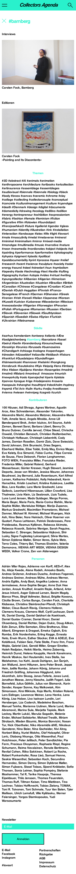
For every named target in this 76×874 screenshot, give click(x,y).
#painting (8, 252)
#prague (19, 381)
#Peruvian (60, 305)
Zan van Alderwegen (44, 551)
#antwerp (37, 335)
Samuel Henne (55, 755)
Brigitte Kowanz (61, 596)
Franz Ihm (58, 642)
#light (53, 233)
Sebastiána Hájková (46, 532)
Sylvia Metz (58, 540)
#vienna (7, 392)
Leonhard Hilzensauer (28, 490)
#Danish (7, 290)
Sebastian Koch (38, 759)
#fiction (55, 218)
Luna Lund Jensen (14, 498)
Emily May (48, 449)
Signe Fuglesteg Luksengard (30, 536)
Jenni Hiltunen (28, 664)
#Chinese (23, 286)
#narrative (51, 245)
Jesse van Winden (26, 472)
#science (32, 264)
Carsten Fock (51, 600)
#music (39, 245)
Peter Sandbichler (50, 740)
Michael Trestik (47, 717)
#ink (49, 230)
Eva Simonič (25, 453)
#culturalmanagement (30, 203)
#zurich (56, 392)
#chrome (52, 196)
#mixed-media (52, 241)
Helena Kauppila (34, 653)
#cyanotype (65, 203)
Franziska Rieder (53, 460)
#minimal (8, 241)
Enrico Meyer (64, 449)
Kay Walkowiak (44, 687)
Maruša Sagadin (42, 713)
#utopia (34, 275)
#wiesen (18, 392)
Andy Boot (27, 581)
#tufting (64, 271)
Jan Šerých (61, 661)
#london (38, 369)
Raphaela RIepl (49, 744)
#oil (70, 248)
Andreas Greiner (13, 577)
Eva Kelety (9, 453)
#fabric (6, 218)
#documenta (57, 207)
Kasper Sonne (22, 687)
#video (44, 275)
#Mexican (66, 301)
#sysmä (7, 388)
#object (50, 248)
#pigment (20, 256)
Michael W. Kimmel (25, 513)
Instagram (8, 857)
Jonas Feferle (43, 676)
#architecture (32, 184)
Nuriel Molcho (30, 732)
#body (6, 196)
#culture (51, 203)
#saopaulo (9, 385)
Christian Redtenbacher (55, 434)
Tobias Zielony (49, 785)
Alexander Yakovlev (49, 411)
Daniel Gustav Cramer (16, 619)
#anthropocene (12, 184)
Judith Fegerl (54, 679)
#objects (61, 248)
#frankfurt (8, 358)
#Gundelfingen (44, 358)
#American (58, 279)
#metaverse (46, 237)
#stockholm (54, 385)
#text (44, 271)
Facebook (8, 854)
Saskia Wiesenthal (14, 759)
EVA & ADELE (58, 638)
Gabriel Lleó (19, 645)
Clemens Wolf (35, 611)
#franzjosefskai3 (13, 226)
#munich (60, 373)
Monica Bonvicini (49, 721)
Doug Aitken (65, 623)
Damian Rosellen (23, 441)
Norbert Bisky (11, 732)
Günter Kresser (31, 468)
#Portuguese (21, 309)
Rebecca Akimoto (55, 524)
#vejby (47, 388)
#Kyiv (38, 366)
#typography (10, 275)
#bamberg (34, 339)
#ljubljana (25, 369)
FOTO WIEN (10, 460)
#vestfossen (60, 388)
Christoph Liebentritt (43, 437)
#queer (55, 260)
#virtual (55, 275)
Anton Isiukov (37, 422)
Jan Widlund (10, 664)
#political (44, 256)
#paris (49, 377)
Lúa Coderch (27, 702)
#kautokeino (26, 366)
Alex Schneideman (22, 411)
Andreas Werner (57, 577)
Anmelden (23, 839)
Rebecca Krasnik (13, 528)
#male (6, 237)
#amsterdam (22, 335)
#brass (15, 196)
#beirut (6, 343)
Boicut (45, 596)
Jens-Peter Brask (51, 664)
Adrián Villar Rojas (14, 566)
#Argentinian (10, 282)
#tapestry (8, 271)
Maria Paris (26, 502)
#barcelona (48, 339)
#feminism (42, 218)
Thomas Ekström (46, 543)
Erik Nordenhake (24, 634)
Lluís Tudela (58, 494)
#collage (7, 199)
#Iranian (7, 298)
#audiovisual (10, 192)
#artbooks (48, 184)
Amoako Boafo (54, 570)
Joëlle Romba (18, 668)
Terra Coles (9, 543)
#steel (27, 267)
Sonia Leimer (23, 770)
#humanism (10, 230)
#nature (64, 245)
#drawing (25, 211)
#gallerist (41, 226)
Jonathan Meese (13, 679)
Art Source (55, 422)
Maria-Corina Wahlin (49, 502)
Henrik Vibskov (12, 657)
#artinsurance (11, 188)
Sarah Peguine (59, 528)
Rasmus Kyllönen (30, 524)
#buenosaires (51, 347)
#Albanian (30, 279)
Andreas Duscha (37, 574)
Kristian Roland (63, 691)
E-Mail (6, 850)
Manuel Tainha (11, 706)
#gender (53, 226)
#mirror (37, 241)
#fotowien (30, 222)
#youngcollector (12, 279)
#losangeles (52, 369)
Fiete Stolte (41, 642)
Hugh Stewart (52, 468)
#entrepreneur (23, 214)
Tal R (23, 774)
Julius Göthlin (25, 683)
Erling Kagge (46, 634)
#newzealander (12, 305)
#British (68, 282)
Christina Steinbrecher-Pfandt (35, 604)
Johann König (38, 668)
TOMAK (65, 785)
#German (36, 294)
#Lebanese (33, 301)
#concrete (8, 203)
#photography (63, 252)
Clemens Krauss (13, 611)
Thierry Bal (26, 543)
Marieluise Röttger (33, 506)
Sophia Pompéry (44, 770)
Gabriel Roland (33, 464)
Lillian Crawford (55, 490)
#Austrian (41, 282)
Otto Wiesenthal (45, 736)
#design (32, 207)
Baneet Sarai (21, 426)
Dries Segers (52, 445)
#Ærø (60, 335)
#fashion (17, 218)
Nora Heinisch (33, 517)
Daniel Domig (16, 615)
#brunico (21, 347)
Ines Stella (52, 657)
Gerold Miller (37, 645)
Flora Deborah (25, 456)
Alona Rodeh (34, 570)
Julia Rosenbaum (45, 475)
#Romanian (38, 309)
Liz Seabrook (40, 494)
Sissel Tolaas (32, 766)
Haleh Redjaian (12, 649)
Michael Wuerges (51, 513)
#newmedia (19, 248)
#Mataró (19, 373)
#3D (4, 180)
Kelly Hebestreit (50, 479)
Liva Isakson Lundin (40, 698)
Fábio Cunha (44, 453)
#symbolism (60, 267)
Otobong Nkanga (21, 736)
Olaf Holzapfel (50, 732)
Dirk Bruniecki (32, 445)
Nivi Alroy (60, 729)
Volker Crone (20, 551)
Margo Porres (58, 498)
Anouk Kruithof (22, 589)
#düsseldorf (23, 354)
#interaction (10, 233)
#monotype (9, 245)
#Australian (27, 282)
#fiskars (65, 354)
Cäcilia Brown (11, 600)
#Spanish (8, 316)
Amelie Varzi (17, 419)
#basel (61, 339)
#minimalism (23, 241)
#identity (23, 230)
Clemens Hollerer (50, 608)
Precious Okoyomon (24, 744)
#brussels (34, 347)
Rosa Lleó (36, 755)
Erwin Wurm (18, 638)
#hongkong (58, 362)
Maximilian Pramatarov (42, 509)
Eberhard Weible (13, 449)
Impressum (46, 862)
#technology (32, 271)
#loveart (63, 233)
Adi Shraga (26, 407)
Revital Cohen (11, 751)
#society (58, 264)
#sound (17, 267)
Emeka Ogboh (50, 630)
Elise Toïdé (33, 449)
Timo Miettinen (50, 782)
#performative (44, 252)
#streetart (37, 267)
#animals (33, 180)
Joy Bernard (25, 475)
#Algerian (44, 279)
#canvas (26, 196)
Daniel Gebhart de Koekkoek (45, 615)
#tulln (29, 388)
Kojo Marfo (44, 691)
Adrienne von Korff (39, 566)
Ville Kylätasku (45, 793)
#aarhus (7, 335)
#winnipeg (32, 392)
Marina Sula (26, 710)
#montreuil (32, 373)
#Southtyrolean (51, 313)
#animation (47, 180)
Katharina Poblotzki (26, 479)
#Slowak (35, 313)
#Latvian (19, 301)
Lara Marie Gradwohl (40, 487)
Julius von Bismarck (48, 683)
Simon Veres (41, 540)
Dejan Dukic (47, 623)
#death (6, 207)
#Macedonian (51, 301)
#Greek (64, 294)
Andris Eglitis (10, 581)
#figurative (9, 222)
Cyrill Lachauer (55, 611)
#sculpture (46, 264)
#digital (43, 207)
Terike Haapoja (38, 774)
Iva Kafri (24, 661)
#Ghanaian (51, 294)
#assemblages (49, 188)
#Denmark (19, 207)
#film (20, 222)
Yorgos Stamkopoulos (33, 797)
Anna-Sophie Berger (32, 585)
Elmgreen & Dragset (25, 630)
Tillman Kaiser (29, 782)
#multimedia (26, 245)
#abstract (14, 180)
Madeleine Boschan (50, 702)
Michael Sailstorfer (23, 717)
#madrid (66, 369)
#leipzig (48, 366)
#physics (7, 256)
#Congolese (39, 286)
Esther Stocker (37, 638)
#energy (7, 214)
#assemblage (30, 188)
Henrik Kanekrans (59, 653)
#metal (32, 237)
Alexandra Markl (13, 415)
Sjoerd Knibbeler (54, 766)
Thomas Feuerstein (50, 778)
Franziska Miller (30, 460)
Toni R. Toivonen (13, 789)
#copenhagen (55, 351)
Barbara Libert (41, 426)
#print (32, 260)
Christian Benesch (26, 434)
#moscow (47, 373)
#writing (65, 275)
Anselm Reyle (43, 589)
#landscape (26, 233)
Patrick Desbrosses (50, 521)
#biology (52, 192)
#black (63, 192)
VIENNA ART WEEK (31, 547)
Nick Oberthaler (18, 725)
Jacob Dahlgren (41, 661)
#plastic (32, 256)
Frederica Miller (12, 464)
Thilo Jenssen (27, 778)
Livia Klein (23, 494)
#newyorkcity (10, 377)
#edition (61, 211)
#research (8, 264)
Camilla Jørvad (32, 430)
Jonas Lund (60, 676)
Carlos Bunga (31, 600)
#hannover (30, 362)
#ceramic (39, 196)
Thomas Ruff (10, 782)
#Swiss (33, 316)
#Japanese (50, 298)
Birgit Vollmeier (30, 596)
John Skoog (24, 676)
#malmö (7, 373)
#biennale (26, 192)
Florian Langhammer (51, 456)
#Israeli (27, 298)
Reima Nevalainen (30, 748)
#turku (38, 388)
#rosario (57, 381)
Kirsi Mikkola (26, 691)
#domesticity (10, 211)
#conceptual (60, 199)
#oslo (23, 377)
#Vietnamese (25, 320)
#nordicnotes (36, 248)
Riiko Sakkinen (32, 751)
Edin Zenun (9, 627)
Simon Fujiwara (12, 766)
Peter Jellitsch (28, 740)
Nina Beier (15, 517)
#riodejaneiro (42, 381)
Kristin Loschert (27, 483)
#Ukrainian (9, 320)
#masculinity (19, 237)
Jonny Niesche (34, 679)
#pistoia (59, 377)
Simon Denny (27, 763)
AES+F (58, 566)
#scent (20, 264)
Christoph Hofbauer (15, 437)
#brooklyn (8, 347)
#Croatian (54, 286)
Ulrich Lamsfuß (24, 793)
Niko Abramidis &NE (43, 725)
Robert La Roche (55, 751)
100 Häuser (9, 407)
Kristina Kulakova (50, 483)
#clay (61, 196)
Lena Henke (53, 695)
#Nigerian (29, 305)
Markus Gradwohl (13, 509)
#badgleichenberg (14, 339)
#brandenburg (31, 343)
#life (46, 233)
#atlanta (50, 335)
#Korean (64, 298)
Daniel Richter (28, 623)
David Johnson (11, 445)
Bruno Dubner (11, 430)
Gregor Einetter (57, 645)
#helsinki (44, 362)
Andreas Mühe (35, 577)
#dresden (8, 354)
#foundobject (46, 222)
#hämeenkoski (12, 362)
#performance (24, 252)
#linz (5, 369)
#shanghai (24, 385)
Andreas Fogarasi (61, 574)
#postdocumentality (15, 260)
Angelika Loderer (47, 581)
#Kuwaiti (7, 301)
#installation (61, 230)
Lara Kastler (17, 487)
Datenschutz (47, 866)
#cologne (39, 351)
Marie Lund (55, 706)
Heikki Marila (32, 649)
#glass (64, 226)
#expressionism (59, 214)
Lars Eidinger (10, 695)
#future (29, 226)
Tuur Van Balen (55, 789)
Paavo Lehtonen (24, 521)
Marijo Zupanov (57, 506)
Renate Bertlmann (56, 748)
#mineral (60, 237)
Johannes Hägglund (40, 672)
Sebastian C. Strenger (16, 532)
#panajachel (36, 377)
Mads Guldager (38, 498)
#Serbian (66, 309)
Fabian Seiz (25, 642)
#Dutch (18, 290)
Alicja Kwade (15, 570)
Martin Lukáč (21, 713)
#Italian (37, 298)
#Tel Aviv (19, 388)
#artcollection (64, 184)
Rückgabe (46, 854)
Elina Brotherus (49, 627)
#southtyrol (38, 385)
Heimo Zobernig (53, 649)
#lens (57, 366)
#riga (29, 381)
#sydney (68, 385)
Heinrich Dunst (12, 653)
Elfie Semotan (28, 627)
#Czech (67, 286)
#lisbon (13, 369)
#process (43, 260)
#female (29, 218)
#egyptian (30, 290)
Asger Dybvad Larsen (34, 592)
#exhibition (41, 214)
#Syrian (44, 316)
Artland (58, 589)
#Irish (17, 298)
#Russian (52, 309)
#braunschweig (52, 343)
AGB (42, 858)
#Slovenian (21, 313)
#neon (6, 248)
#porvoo (7, 381)
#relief (64, 260)
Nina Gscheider (42, 729)
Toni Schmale (34, 789)
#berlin (16, 343)
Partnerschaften (50, 850)
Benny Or (59, 426)
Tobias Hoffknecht (26, 785)
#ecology (38, 211)
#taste (19, 271)
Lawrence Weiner (32, 695)
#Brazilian (55, 282)
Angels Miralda (37, 419)
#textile (53, 271)
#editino (50, 211)
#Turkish (55, 316)
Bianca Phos (10, 596)
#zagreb (44, 392)
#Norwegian (45, 305)
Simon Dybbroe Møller (16, 540)
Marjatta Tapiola (45, 710)
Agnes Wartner (45, 407)
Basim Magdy (59, 592)
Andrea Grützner (13, 574)
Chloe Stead (51, 430)
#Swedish (21, 316)
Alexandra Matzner (37, 415)
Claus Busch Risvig (24, 608)
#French (24, 294)
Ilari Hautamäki (33, 657)
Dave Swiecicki (63, 441)
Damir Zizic (43, 441)
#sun (48, 267)
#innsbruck (9, 366)
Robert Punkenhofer (15, 755)
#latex (39, 233)
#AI (24, 180)
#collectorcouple (40, 199)
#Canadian (9, 286)
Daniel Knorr (41, 619)
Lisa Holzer (18, 698)
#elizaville (38, 354)
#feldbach (52, 354)
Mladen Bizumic (26, 721)
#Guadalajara (25, 358)
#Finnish (43, 290)
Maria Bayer (10, 502)
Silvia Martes (59, 536)
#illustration (37, 230)
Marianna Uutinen (35, 706)
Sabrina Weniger (37, 528)
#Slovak (7, 313)
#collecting (21, 199)
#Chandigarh (10, 351)
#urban (23, 275)
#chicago (26, 351)
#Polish (7, 309)
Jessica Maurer (50, 472)
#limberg (67, 366)
